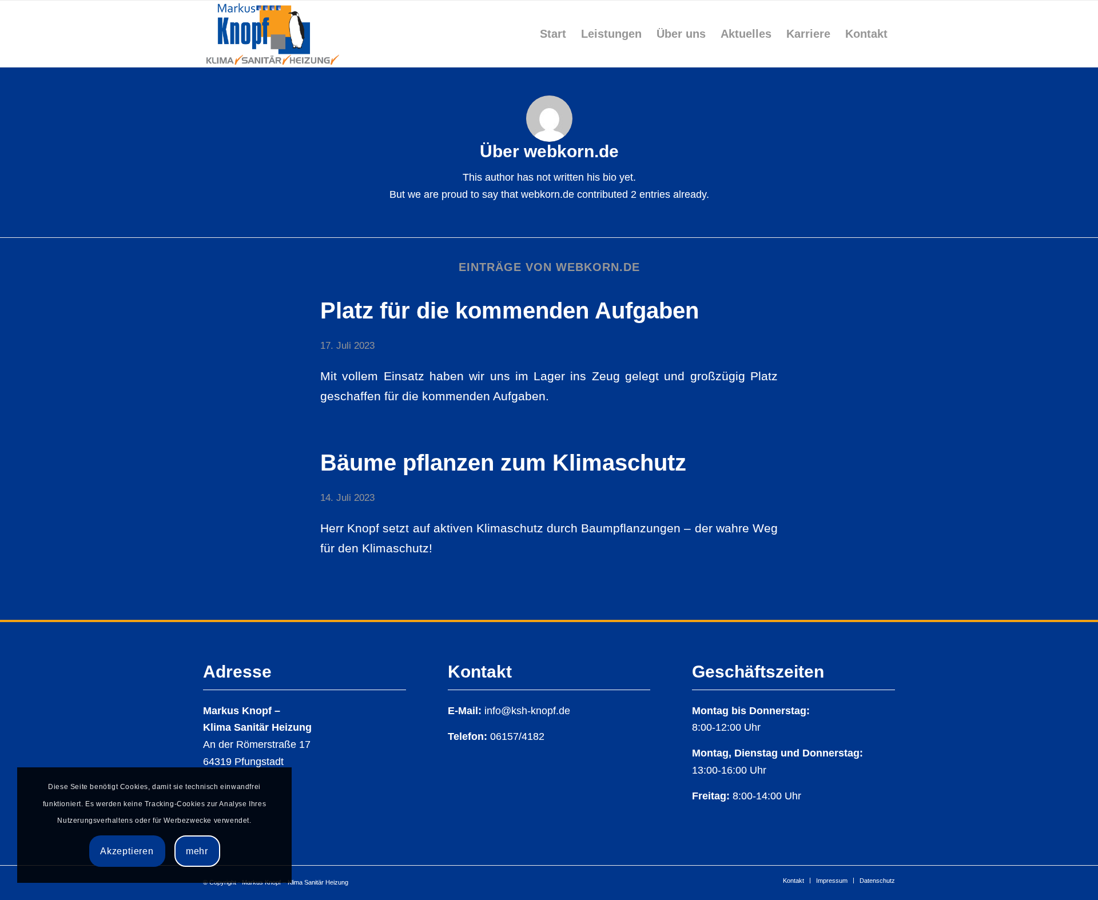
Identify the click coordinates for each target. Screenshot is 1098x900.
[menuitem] (553, 34)
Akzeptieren (127, 851)
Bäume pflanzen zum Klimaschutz (503, 462)
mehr (197, 851)
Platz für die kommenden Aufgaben (509, 310)
